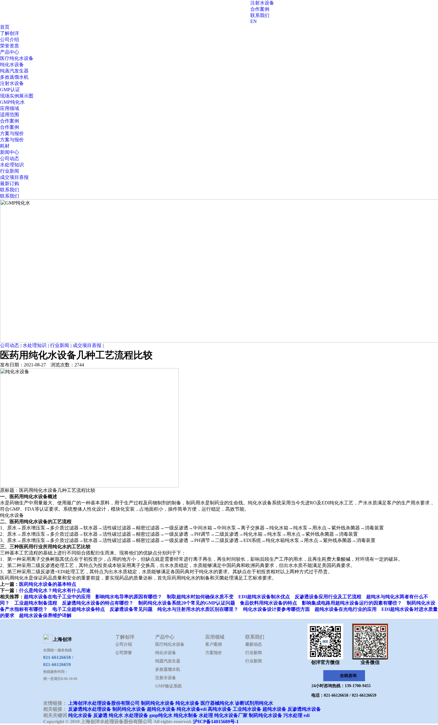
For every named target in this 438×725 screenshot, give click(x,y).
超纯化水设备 (161, 709)
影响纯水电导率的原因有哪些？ (128, 596)
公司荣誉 (123, 652)
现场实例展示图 (16, 95)
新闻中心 (9, 152)
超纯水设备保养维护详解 (45, 615)
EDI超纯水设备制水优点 (264, 596)
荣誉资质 (9, 45)
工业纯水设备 (247, 709)
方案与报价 (12, 133)
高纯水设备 (220, 709)
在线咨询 (348, 675)
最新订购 (9, 183)
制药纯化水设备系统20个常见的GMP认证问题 (186, 602)
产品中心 (9, 52)
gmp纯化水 (161, 715)
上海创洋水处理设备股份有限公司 (104, 703)
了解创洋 (9, 33)
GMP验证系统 (168, 686)
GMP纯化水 (12, 102)
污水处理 (292, 715)
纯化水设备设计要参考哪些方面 (276, 609)
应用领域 (9, 108)
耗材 (5, 145)
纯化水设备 (12, 64)
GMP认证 (10, 89)
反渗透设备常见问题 (131, 609)
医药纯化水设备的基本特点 (47, 584)
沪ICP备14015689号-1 (216, 721)
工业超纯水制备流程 (35, 602)
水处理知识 (12, 164)
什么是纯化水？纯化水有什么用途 (55, 590)
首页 (5, 27)
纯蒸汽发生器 (14, 70)
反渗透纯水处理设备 (89, 709)
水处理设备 (136, 715)
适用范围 (9, 114)
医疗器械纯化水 (217, 703)
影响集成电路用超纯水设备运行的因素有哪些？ (352, 602)
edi (307, 715)
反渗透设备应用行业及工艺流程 (328, 596)
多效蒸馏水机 (14, 77)
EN (253, 21)
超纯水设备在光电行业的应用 (346, 609)
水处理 (206, 715)
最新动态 (253, 644)
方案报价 (213, 652)
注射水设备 (262, 2)
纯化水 (116, 715)
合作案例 (259, 9)
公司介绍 (9, 39)
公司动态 (9, 158)
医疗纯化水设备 (16, 58)
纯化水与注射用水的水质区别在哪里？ (197, 609)
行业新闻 (9, 170)
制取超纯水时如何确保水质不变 (200, 596)
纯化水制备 (186, 715)
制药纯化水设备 (157, 703)
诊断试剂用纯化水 (254, 703)
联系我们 (259, 15)
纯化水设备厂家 (231, 715)
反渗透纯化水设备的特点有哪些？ (97, 602)
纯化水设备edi (191, 709)
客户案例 (213, 644)
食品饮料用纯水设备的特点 (268, 602)
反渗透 (100, 715)
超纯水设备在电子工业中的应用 (57, 596)
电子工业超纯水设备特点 (78, 609)
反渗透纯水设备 (304, 709)
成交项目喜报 (14, 177)
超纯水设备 (274, 709)
